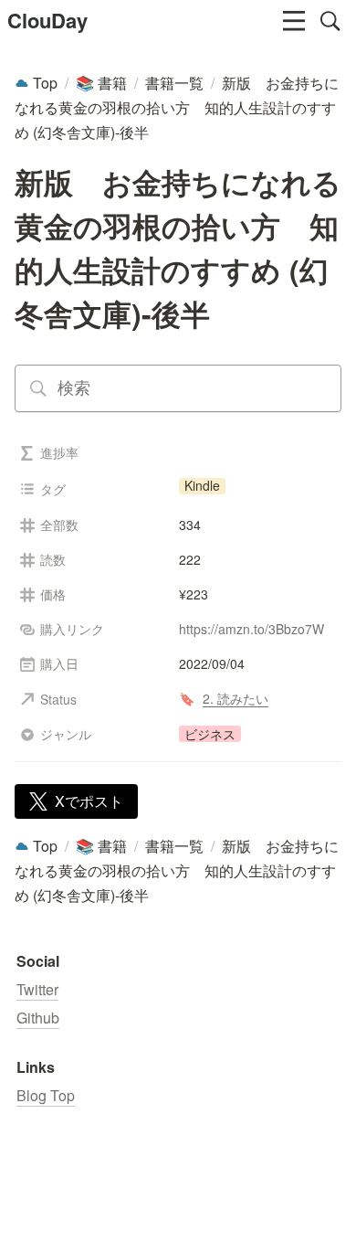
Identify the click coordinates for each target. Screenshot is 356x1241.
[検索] (330, 21)
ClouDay (47, 20)
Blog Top (45, 1095)
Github (37, 1017)
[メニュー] (294, 21)
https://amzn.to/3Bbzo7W (251, 629)
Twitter (37, 989)
